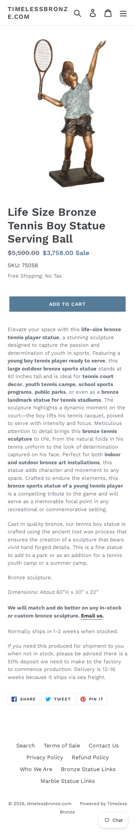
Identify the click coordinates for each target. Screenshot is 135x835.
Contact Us (104, 745)
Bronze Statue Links (88, 769)
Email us (91, 616)
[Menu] (123, 13)
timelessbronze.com (38, 12)
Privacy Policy (44, 757)
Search (25, 745)
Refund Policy (90, 757)
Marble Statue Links (67, 781)
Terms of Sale (62, 745)
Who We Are (36, 769)
